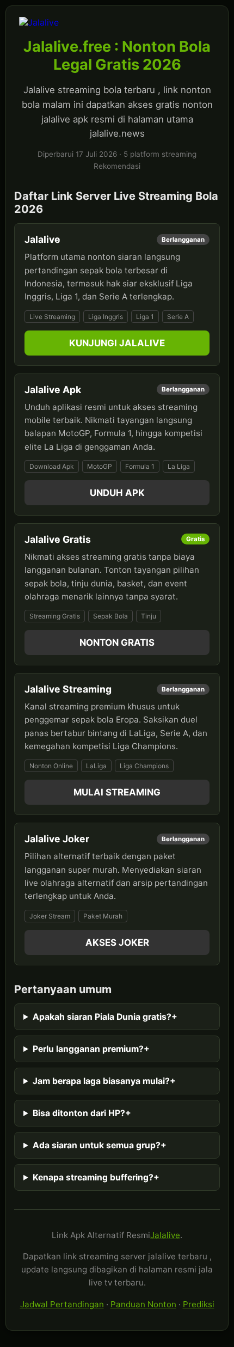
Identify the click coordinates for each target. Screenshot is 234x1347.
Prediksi (198, 1304)
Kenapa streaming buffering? (96, 1177)
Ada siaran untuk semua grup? (100, 1145)
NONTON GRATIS (117, 642)
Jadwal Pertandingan (62, 1304)
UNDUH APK (117, 492)
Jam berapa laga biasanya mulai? (104, 1081)
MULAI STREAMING (117, 792)
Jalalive (165, 1235)
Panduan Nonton (143, 1304)
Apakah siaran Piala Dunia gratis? (105, 1017)
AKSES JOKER (117, 942)
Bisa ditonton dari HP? (82, 1113)
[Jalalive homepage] (117, 22)
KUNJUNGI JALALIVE (117, 343)
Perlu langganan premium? (91, 1049)
